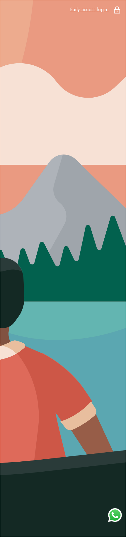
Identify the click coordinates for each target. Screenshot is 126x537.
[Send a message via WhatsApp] (115, 515)
